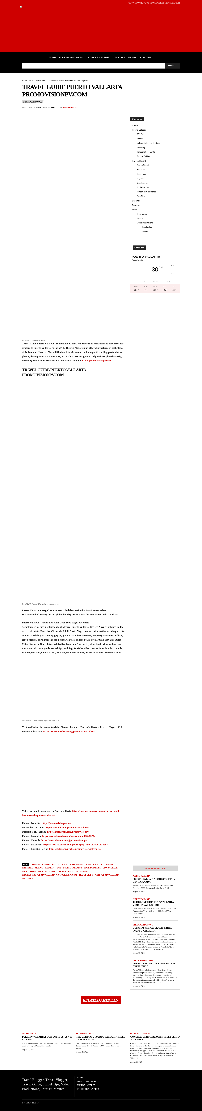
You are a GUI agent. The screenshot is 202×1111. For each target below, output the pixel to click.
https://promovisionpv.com (56, 823)
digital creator (93, 864)
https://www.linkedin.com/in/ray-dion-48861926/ (68, 836)
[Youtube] (31, 2)
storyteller (110, 868)
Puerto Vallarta (141, 876)
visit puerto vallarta (107, 875)
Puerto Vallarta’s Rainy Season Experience (154, 965)
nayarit (49, 868)
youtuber (27, 878)
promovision (69, 107)
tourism (42, 871)
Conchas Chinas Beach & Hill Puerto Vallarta (152, 929)
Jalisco (109, 864)
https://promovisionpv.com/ (96, 360)
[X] (27, 2)
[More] (177, 108)
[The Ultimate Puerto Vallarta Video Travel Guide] (101, 1018)
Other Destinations (37, 80)
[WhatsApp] (170, 108)
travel (53, 871)
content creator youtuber (67, 864)
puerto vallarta (72, 868)
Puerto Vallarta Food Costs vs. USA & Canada (154, 880)
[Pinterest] (163, 108)
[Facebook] (22, 2)
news (58, 868)
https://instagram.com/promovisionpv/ (68, 831)
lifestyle (27, 868)
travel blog (65, 871)
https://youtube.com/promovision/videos (67, 827)
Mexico (39, 868)
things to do (29, 871)
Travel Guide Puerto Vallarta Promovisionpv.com (49, 875)
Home (24, 80)
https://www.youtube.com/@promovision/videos (69, 731)
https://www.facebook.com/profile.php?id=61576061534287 (75, 844)
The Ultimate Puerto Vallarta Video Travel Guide (153, 903)
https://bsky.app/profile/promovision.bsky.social (75, 849)
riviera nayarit (92, 868)
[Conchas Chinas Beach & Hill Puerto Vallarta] (155, 1018)
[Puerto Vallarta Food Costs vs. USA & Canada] (47, 1018)
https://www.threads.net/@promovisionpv (64, 840)
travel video (86, 875)
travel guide (82, 871)
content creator (40, 864)
